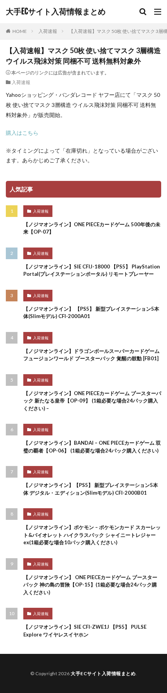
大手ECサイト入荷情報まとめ (56, 11)
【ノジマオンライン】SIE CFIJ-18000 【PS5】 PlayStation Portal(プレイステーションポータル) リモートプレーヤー (91, 270)
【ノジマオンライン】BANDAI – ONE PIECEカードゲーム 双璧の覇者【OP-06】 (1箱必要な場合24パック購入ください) (92, 447)
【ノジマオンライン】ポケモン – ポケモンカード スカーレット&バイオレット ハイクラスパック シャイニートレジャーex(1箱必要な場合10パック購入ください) (92, 534)
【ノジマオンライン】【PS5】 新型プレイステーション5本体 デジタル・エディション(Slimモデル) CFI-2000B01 (90, 489)
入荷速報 (47, 31)
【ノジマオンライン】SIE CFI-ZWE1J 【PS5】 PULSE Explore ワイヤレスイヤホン (84, 631)
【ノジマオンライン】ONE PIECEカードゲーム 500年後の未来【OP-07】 (91, 228)
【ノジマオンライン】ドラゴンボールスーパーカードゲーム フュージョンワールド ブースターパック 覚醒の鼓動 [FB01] (91, 355)
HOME (19, 31)
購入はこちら (22, 132)
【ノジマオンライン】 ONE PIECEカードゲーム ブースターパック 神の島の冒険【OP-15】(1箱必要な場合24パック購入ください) (90, 584)
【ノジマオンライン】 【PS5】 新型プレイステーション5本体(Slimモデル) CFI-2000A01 (91, 313)
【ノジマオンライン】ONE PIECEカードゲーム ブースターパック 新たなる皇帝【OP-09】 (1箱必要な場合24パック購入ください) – (92, 400)
